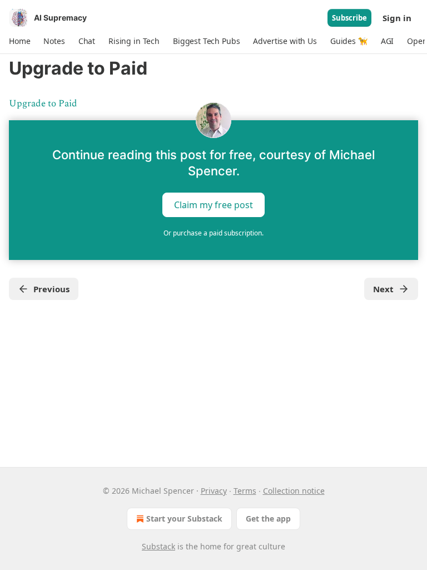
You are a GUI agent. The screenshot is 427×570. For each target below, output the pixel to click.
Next (383, 288)
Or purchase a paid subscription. (213, 233)
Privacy (214, 490)
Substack (158, 546)
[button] (19, 41)
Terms (245, 490)
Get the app (268, 518)
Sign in (397, 17)
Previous (51, 288)
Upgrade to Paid (43, 103)
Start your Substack (184, 518)
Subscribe (349, 18)
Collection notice (294, 490)
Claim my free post (213, 205)
